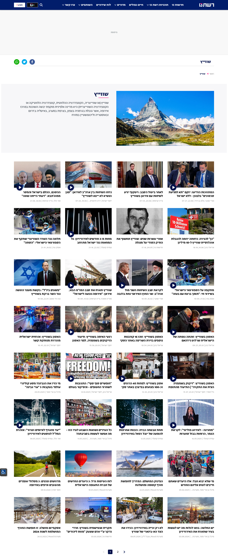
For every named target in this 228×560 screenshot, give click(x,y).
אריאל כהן (209, 247)
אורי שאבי (209, 201)
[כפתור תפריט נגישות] (3, 472)
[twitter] (24, 62)
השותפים (87, 5)
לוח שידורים (103, 5)
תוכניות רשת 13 (159, 5)
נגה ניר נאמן (55, 298)
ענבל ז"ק (146, 536)
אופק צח (56, 247)
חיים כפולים (136, 5)
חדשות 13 (178, 5)
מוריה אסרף (106, 298)
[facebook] (32, 62)
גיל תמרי (210, 392)
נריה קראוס (158, 201)
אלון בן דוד (199, 201)
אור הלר (57, 201)
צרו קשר (70, 5)
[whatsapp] (16, 62)
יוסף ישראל (107, 201)
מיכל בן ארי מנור (53, 392)
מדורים (121, 5)
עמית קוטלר (106, 247)
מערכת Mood (90, 438)
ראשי (212, 74)
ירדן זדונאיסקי (94, 201)
